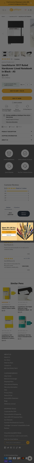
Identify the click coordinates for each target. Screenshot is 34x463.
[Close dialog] (32, 224)
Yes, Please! (9, 231)
